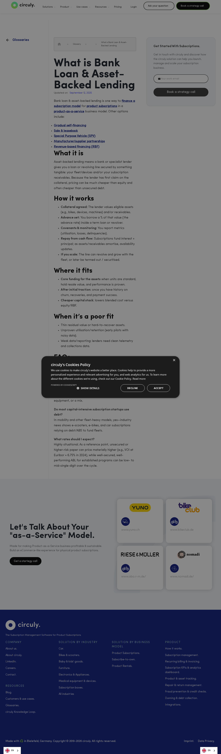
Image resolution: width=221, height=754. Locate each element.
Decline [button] (132, 388)
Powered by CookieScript (64, 385)
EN (12, 750)
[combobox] (12, 750)
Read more (139, 378)
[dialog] (110, 377)
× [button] (174, 360)
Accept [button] (158, 388)
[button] (88, 388)
